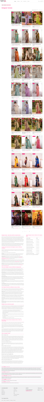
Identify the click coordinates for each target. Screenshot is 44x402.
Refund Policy (3, 393)
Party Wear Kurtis (35, 373)
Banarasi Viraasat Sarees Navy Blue (16, 189)
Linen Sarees (26, 369)
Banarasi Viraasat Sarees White (15, 169)
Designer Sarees (15, 368)
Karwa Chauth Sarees (14, 369)
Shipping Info (3, 394)
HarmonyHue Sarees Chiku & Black (16, 150)
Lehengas (5, 379)
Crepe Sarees (4, 368)
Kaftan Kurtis (14, 373)
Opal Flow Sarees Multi (25, 206)
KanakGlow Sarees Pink (36, 149)
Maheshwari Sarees (30, 369)
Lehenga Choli (11, 380)
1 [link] (22, 231)
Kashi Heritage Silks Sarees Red (26, 226)
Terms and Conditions (16, 394)
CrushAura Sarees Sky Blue (16, 44)
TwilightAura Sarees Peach (37, 97)
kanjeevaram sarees (6, 265)
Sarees (5, 366)
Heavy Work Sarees (34, 368)
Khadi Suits (9, 377)
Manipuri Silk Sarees (34, 369)
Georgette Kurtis (6, 373)
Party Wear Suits (19, 377)
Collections (15, 389)
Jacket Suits (6, 377)
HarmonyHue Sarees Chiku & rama (37, 132)
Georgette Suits (3, 377)
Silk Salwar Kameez (39, 377)
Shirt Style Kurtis (7, 374)
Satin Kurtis (4, 374)
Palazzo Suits (15, 377)
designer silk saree (17, 261)
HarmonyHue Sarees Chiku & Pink (37, 115)
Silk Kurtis (13, 374)
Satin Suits (32, 377)
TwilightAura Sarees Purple (26, 97)
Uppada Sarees (6, 370)
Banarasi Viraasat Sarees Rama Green (26, 189)
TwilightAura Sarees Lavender (26, 115)
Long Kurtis (19, 373)
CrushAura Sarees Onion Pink (26, 44)
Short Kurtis (11, 374)
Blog (14, 393)
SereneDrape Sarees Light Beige (36, 80)
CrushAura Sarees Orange (16, 62)
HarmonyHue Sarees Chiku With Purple (26, 132)
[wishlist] (20, 12)
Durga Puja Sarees (22, 368)
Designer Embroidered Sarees (10, 368)
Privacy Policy (15, 395)
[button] (15, 1)
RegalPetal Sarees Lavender (16, 24)
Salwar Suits (5, 375)
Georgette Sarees (30, 368)
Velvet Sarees (9, 370)
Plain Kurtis (39, 373)
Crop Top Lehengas (7, 380)
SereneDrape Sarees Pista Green (16, 80)
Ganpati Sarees (26, 368)
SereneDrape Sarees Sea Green (15, 97)
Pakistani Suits (12, 377)
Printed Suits (26, 377)
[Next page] (31, 231)
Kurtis (2, 400)
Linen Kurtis (17, 373)
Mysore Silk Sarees (39, 369)
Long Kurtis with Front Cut (23, 373)
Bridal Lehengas (3, 380)
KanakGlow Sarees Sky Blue (26, 149)
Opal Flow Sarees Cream (36, 206)
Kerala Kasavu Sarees (19, 369)
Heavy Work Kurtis (10, 373)
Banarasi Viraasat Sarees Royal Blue (26, 169)
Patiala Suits (22, 377)
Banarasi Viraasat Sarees (15, 207)
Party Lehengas (15, 380)
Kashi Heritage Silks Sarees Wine (16, 226)
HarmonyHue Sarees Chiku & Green (16, 132)
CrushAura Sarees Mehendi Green (37, 45)
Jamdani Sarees (38, 368)
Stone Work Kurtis (16, 374)
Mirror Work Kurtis (28, 373)
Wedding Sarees (13, 370)
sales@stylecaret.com (29, 390)
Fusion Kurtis (3, 373)
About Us (3, 389)
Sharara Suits (34, 377)
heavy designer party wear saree (5, 258)
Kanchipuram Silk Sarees (4, 369)
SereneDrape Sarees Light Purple (26, 80)
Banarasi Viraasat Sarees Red (37, 169)
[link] (42, 1)
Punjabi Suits (28, 377)
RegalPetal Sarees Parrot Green (36, 26)
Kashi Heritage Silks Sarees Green (37, 226)
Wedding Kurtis (20, 374)
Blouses (5, 381)
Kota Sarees (23, 369)
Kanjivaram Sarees (9, 369)
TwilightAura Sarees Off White (16, 115)
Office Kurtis (32, 373)
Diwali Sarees (18, 368)
